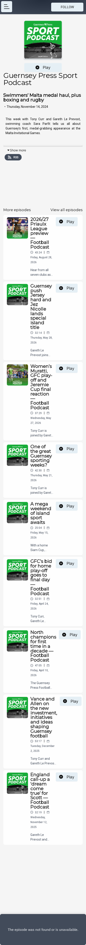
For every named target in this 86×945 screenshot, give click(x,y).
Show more (18, 150)
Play (46, 67)
